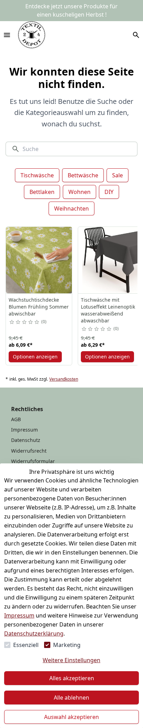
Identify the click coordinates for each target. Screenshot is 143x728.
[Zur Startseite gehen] (32, 35)
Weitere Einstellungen (71, 660)
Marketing (67, 645)
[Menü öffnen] (7, 35)
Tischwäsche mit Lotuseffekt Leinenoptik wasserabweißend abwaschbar (108, 310)
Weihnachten (71, 208)
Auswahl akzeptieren (71, 717)
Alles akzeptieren (71, 678)
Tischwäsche (37, 175)
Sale (117, 175)
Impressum (19, 615)
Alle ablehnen (71, 697)
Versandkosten (63, 379)
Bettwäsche (83, 175)
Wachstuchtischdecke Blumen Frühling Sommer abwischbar (39, 306)
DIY (108, 192)
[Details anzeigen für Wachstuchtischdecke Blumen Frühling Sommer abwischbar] (39, 260)
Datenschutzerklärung (34, 633)
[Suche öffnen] (136, 35)
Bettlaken (42, 192)
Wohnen (79, 192)
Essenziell (26, 645)
